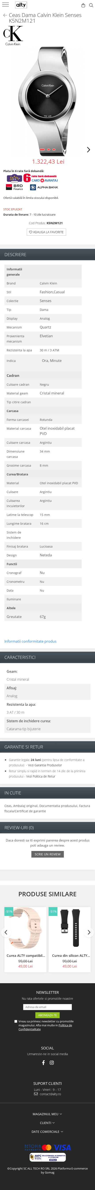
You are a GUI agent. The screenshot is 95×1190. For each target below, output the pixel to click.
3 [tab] (53, 150)
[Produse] (6, 6)
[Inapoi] (3, 15)
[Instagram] (52, 1063)
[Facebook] (43, 1063)
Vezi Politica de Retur (40, 776)
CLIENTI (46, 1123)
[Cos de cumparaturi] (83, 5)
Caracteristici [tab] (20, 657)
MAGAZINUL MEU (46, 1114)
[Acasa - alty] (24, 4)
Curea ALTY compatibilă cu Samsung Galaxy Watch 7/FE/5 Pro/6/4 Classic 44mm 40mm (25, 955)
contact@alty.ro (50, 1094)
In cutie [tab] (12, 793)
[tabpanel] (47, 101)
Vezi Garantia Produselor (45, 765)
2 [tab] (48, 150)
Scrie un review (48, 854)
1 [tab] (42, 150)
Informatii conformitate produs (30, 641)
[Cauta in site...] (91, 5)
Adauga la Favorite (48, 232)
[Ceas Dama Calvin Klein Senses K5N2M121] (47, 101)
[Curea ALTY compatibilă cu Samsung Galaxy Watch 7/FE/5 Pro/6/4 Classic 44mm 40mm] (25, 928)
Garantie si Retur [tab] (23, 747)
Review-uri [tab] (19, 828)
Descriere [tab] (15, 254)
